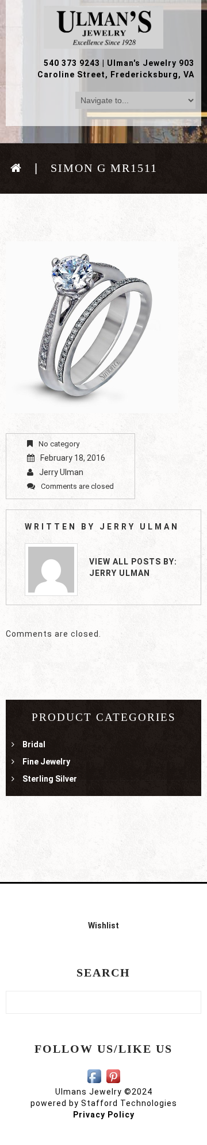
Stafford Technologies (129, 1103)
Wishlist (103, 925)
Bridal (33, 744)
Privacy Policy (104, 1114)
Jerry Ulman (61, 472)
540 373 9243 (72, 63)
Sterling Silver (49, 778)
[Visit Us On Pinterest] (112, 1075)
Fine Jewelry (46, 761)
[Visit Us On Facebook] (94, 1075)
